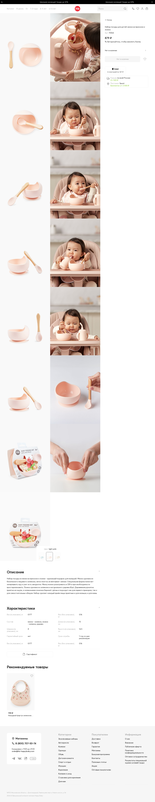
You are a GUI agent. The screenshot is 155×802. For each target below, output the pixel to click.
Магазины (96, 750)
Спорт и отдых (64, 762)
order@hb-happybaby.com (23, 751)
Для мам (62, 781)
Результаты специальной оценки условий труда (136, 761)
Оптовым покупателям (101, 770)
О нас (127, 739)
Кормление (63, 770)
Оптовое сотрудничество (136, 756)
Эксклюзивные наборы (68, 739)
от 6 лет (52, 9)
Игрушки (62, 766)
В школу (19, 9)
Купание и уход (65, 774)
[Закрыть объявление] (152, 2)
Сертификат (31, 654)
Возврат (95, 743)
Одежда (62, 750)
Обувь (61, 754)
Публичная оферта (133, 746)
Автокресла (63, 743)
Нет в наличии (123, 59)
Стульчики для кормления (69, 777)
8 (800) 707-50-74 (25, 743)
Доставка (96, 739)
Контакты (96, 758)
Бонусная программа (101, 754)
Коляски (61, 746)
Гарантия (96, 746)
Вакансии (129, 743)
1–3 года (34, 9)
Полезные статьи (99, 762)
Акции (94, 766)
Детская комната (66, 758)
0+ (27, 9)
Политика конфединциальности (134, 751)
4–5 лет (43, 9)
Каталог (10, 9)
